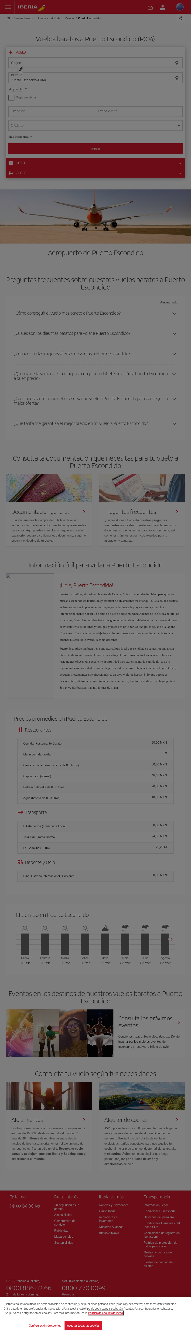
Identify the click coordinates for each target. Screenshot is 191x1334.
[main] (95, 1315)
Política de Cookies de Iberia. (105, 1313)
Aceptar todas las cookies (83, 1325)
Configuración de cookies (45, 1325)
